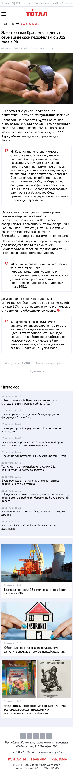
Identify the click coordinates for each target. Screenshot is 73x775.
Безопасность (30, 23)
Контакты (17, 759)
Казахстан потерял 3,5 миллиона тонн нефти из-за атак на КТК (36, 591)
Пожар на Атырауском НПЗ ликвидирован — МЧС (34, 456)
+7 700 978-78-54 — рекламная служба (36, 752)
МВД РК (29, 363)
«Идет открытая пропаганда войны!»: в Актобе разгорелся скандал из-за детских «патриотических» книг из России (35, 709)
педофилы (13, 363)
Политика (7, 23)
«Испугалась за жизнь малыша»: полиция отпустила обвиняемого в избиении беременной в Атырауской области (35, 497)
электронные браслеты (53, 363)
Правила (38, 759)
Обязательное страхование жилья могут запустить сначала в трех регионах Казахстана (34, 649)
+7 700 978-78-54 (61, 3)
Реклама (59, 759)
